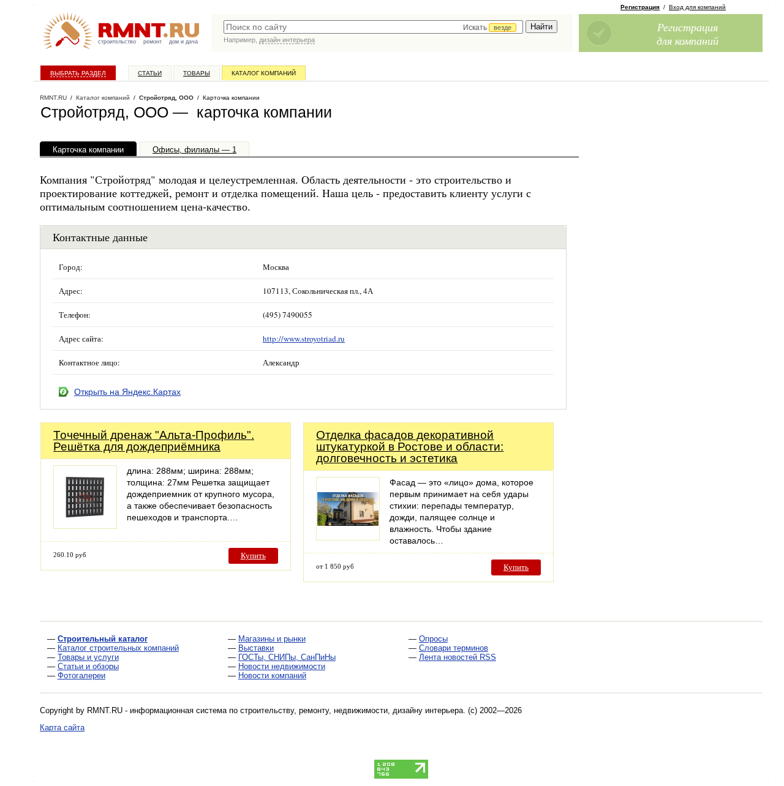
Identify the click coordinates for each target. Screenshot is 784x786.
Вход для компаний (697, 7)
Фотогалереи (81, 675)
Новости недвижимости (281, 666)
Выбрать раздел (78, 73)
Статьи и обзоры (88, 666)
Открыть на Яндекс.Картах (127, 392)
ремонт (152, 42)
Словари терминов (453, 648)
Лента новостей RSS (457, 657)
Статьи (150, 73)
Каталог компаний (264, 73)
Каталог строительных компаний (118, 648)
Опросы (433, 638)
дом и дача (183, 42)
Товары (196, 73)
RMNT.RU (53, 97)
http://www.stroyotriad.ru (304, 338)
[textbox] (373, 27)
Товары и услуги (88, 657)
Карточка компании (88, 149)
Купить (253, 555)
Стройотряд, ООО (166, 97)
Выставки (256, 648)
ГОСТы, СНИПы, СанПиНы (287, 657)
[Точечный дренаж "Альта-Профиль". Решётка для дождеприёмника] (85, 525)
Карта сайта (62, 727)
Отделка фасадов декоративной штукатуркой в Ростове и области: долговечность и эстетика (409, 447)
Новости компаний (272, 675)
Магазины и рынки (272, 638)
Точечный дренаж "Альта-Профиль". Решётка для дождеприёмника (153, 441)
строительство (117, 42)
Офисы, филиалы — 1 (194, 149)
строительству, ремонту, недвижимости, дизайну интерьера (351, 710)
